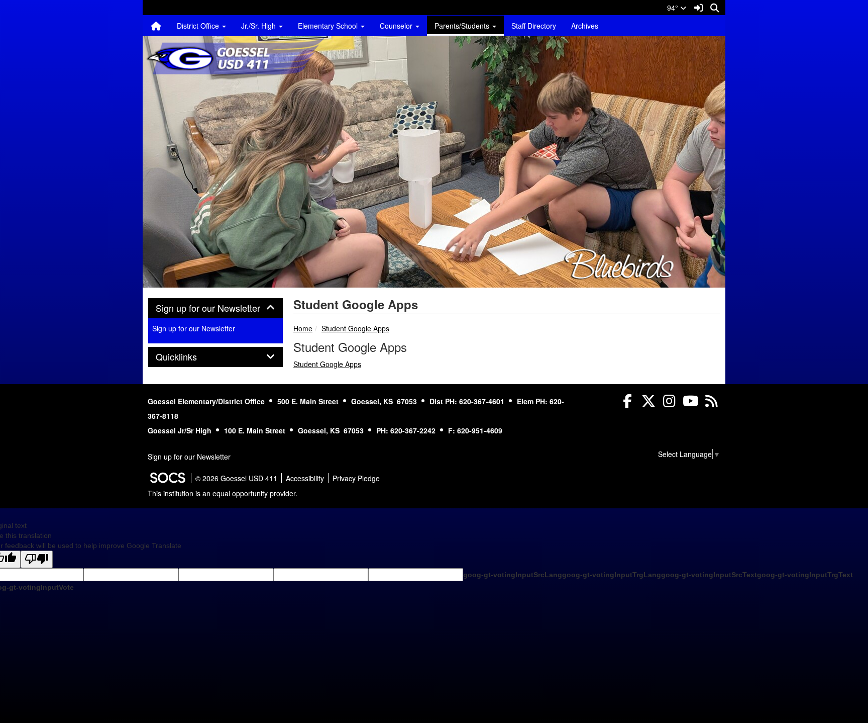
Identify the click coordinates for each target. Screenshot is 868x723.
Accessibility (305, 478)
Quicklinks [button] (187, 357)
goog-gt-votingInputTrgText (805, 575)
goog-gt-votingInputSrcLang (512, 575)
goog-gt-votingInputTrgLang (611, 575)
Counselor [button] (397, 26)
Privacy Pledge (356, 478)
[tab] (215, 308)
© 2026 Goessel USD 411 (236, 478)
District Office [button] (199, 26)
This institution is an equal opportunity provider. (222, 493)
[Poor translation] (37, 559)
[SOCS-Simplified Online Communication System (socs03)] (167, 478)
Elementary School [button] (329, 26)
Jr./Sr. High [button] (259, 26)
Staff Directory (533, 26)
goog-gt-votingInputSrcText (709, 575)
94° (673, 8)
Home (302, 328)
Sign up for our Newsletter (193, 328)
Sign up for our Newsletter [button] (215, 308)
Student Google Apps (355, 328)
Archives (584, 26)
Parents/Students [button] (463, 26)
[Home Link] (156, 26)
